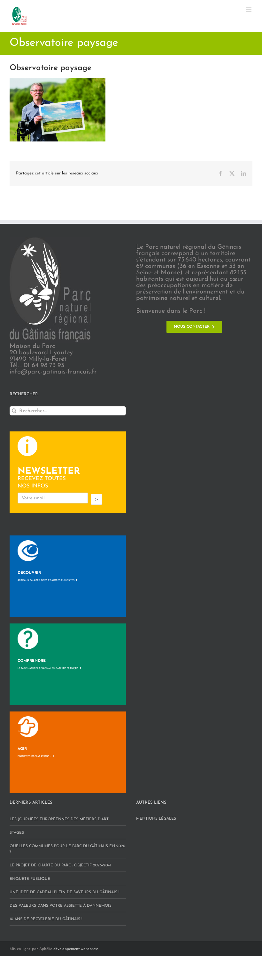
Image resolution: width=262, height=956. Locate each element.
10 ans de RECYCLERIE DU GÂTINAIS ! (46, 919)
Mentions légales (156, 819)
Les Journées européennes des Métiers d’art (59, 819)
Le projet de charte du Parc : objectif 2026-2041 (60, 865)
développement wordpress (75, 949)
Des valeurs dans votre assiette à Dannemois (61, 906)
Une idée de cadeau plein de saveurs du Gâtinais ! (64, 892)
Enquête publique (30, 879)
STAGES (17, 833)
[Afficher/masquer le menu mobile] (249, 9)
